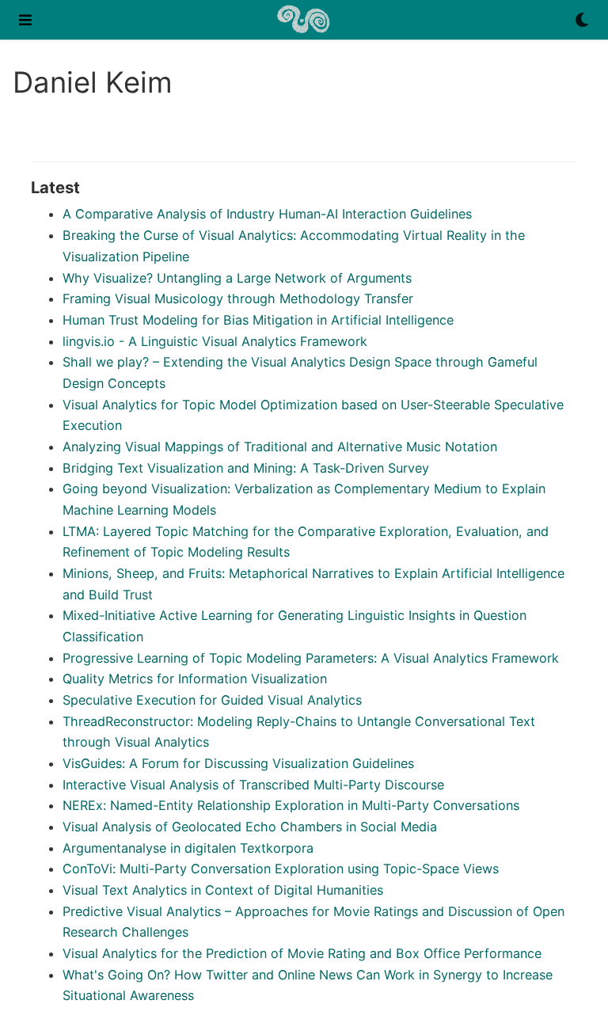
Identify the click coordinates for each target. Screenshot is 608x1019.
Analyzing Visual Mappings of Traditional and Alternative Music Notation (280, 446)
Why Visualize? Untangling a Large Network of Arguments (237, 278)
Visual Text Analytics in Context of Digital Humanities (223, 890)
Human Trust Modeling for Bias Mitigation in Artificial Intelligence (258, 320)
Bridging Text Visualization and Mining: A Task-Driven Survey (246, 468)
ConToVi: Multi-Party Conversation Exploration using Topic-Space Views (281, 868)
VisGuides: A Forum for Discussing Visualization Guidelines (238, 763)
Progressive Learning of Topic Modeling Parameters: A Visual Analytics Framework (311, 658)
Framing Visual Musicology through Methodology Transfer (238, 298)
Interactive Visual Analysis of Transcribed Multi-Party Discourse (253, 785)
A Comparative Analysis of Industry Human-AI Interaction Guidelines (267, 214)
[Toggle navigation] (25, 20)
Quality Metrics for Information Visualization (195, 678)
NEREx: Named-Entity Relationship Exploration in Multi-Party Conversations (291, 805)
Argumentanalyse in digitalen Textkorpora (188, 848)
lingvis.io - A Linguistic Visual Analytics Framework (215, 341)
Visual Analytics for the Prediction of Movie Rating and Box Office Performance (302, 953)
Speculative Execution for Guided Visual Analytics (212, 700)
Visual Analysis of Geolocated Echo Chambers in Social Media (250, 827)
